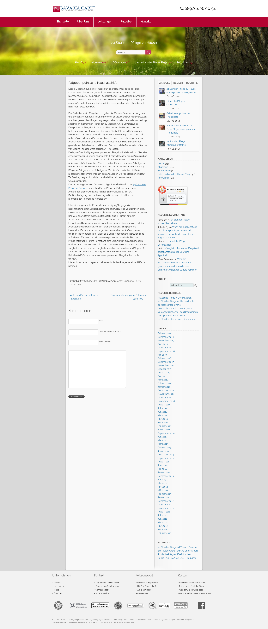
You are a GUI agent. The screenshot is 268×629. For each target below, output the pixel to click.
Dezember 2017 (166, 362)
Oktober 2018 (164, 347)
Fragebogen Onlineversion (107, 582)
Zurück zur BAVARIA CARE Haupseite (177, 558)
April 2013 (163, 486)
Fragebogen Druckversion (107, 586)
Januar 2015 (164, 451)
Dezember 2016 (166, 390)
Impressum (59, 586)
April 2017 (163, 376)
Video (56, 590)
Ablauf (78, 62)
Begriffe (192, 83)
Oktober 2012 (164, 504)
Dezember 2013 (166, 476)
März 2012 (163, 529)
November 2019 (166, 340)
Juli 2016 (162, 408)
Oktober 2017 (164, 369)
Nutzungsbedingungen (94, 620)
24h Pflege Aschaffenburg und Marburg (178, 550)
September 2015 (166, 433)
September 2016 (166, 401)
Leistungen (105, 21)
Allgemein (96, 62)
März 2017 (163, 379)
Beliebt (178, 83)
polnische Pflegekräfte (185, 620)
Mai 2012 (162, 522)
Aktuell (164, 83)
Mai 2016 (162, 415)
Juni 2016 (162, 411)
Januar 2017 (164, 387)
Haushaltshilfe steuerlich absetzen (195, 593)
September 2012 (166, 508)
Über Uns (83, 21)
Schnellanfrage (102, 590)
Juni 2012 (162, 518)
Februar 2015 (164, 447)
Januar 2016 (164, 429)
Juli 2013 (162, 479)
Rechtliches (182, 62)
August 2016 (164, 404)
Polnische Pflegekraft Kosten (192, 582)
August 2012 (164, 511)
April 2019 (163, 344)
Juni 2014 (162, 465)
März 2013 (163, 490)
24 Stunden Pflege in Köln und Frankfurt (178, 547)
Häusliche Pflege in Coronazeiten (175, 297)
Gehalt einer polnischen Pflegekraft (175, 308)
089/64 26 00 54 (200, 8)
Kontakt (146, 21)
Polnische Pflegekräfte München (174, 554)
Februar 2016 (164, 426)
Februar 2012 (164, 533)
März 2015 (163, 444)
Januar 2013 (164, 497)
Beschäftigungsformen (147, 582)
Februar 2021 (164, 333)
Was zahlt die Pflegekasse (191, 590)
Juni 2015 (162, 436)
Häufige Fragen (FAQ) (146, 586)
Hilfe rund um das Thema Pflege (150, 62)
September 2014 (166, 458)
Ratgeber (126, 21)
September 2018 (166, 351)
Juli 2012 (162, 515)
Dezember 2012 (166, 501)
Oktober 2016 (165, 397)
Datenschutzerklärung (113, 620)
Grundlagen (170, 620)
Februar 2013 (164, 494)
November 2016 (166, 394)
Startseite (62, 21)
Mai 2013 (162, 483)
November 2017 (166, 365)
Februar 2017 (164, 383)
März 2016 (163, 422)
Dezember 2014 (166, 454)
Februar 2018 (164, 358)
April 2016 (163, 419)
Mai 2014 (162, 469)
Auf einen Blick (144, 590)
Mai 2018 (162, 354)
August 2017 (164, 372)
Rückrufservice (102, 593)
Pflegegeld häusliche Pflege (192, 586)
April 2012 (163, 526)
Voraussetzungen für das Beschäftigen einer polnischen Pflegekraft (182, 129)
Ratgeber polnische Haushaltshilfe (92, 82)
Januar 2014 (164, 472)
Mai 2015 (162, 440)
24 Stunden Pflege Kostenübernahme (177, 319)
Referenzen (142, 593)
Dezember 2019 (166, 337)
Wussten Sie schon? (131, 620)
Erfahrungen (119, 62)
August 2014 (164, 461)
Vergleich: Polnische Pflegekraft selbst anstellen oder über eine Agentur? (178, 252)
